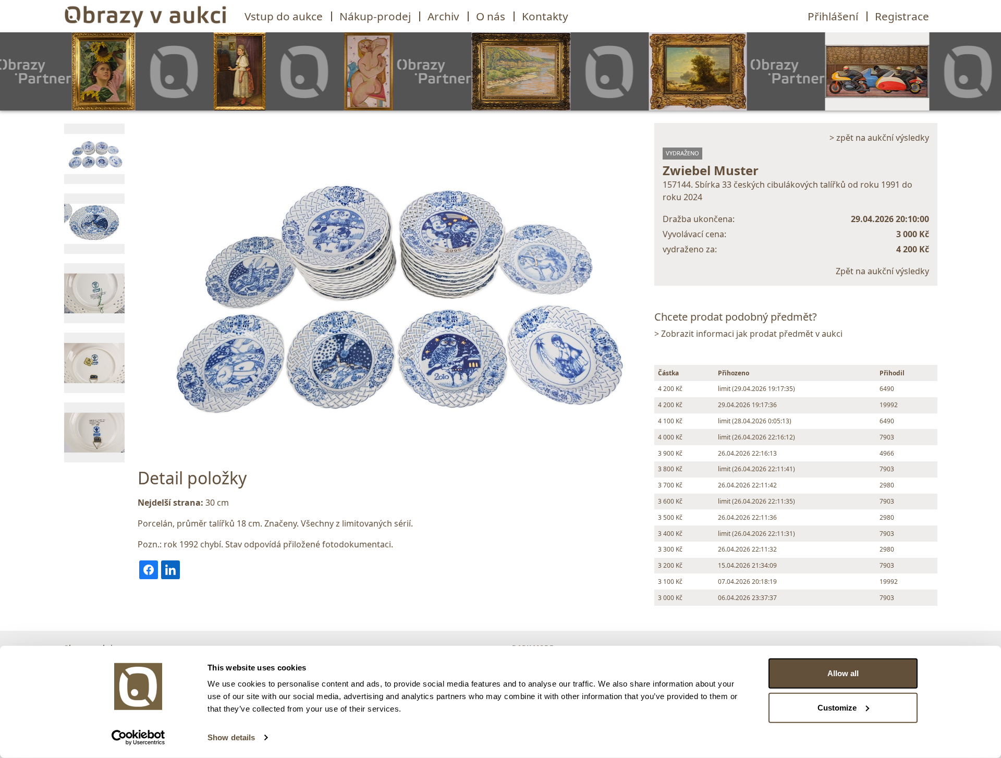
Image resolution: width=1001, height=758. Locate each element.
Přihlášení (833, 16)
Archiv (443, 16)
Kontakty (545, 16)
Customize (837, 707)
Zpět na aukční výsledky (882, 271)
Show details (231, 737)
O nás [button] (490, 16)
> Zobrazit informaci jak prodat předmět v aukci (748, 333)
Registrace (902, 16)
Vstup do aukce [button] (284, 16)
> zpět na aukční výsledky (879, 137)
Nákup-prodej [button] (375, 16)
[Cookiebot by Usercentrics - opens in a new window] (138, 737)
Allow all (843, 673)
